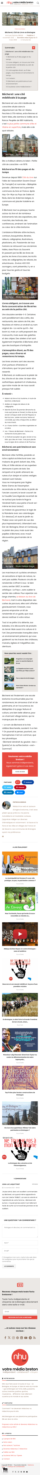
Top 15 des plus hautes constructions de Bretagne (20, 1093)
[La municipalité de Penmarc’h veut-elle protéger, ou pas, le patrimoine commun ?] (20, 863)
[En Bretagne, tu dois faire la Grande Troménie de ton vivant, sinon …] (20, 1005)
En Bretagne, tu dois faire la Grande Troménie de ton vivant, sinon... (20, 1020)
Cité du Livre (27, 177)
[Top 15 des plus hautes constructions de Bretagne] (20, 1078)
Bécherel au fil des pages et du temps (18, 58)
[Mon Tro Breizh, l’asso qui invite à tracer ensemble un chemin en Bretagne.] (20, 899)
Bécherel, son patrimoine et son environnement (19, 82)
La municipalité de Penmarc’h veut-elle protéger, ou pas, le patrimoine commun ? (20, 879)
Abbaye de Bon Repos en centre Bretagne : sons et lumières (20, 950)
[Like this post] (18, 782)
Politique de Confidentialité (16, 1466)
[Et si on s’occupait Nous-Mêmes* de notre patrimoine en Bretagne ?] (20, 1113)
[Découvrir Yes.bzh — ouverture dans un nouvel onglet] (5, 1470)
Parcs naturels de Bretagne (25, 678)
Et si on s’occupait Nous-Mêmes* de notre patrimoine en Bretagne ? (20, 1129)
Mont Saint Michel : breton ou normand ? (26, 686)
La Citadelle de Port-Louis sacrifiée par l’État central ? (25, 669)
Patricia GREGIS (17, 35)
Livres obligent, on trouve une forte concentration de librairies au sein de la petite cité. (20, 65)
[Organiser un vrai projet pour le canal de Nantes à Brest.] (9, 661)
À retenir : (11, 78)
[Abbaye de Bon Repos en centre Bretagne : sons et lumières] (20, 934)
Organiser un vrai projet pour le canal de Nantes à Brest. (24, 661)
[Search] (38, 3)
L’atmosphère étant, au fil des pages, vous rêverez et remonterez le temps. (20, 72)
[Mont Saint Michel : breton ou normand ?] (9, 686)
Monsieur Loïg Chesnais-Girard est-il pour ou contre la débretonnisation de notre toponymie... (20, 1057)
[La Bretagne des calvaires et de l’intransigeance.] (20, 1148)
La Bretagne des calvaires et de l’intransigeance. (20, 1164)
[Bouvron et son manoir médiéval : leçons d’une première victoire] (20, 969)
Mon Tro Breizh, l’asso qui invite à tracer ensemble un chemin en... (20, 914)
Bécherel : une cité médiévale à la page (19, 52)
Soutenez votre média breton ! (19, 87)
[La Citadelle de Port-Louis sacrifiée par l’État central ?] (9, 670)
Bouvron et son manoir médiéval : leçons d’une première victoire (20, 985)
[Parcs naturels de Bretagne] (9, 678)
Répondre (35, 1184)
